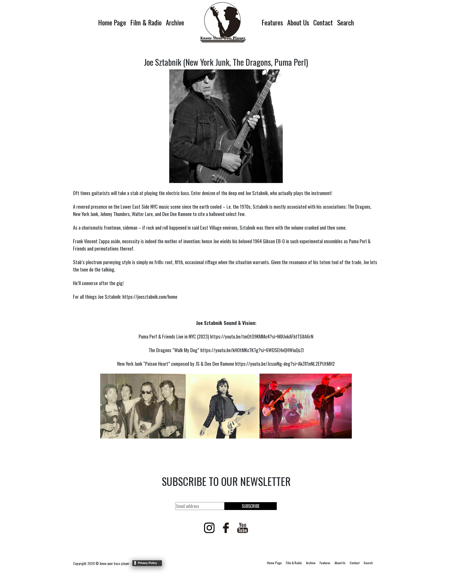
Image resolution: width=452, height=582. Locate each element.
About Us (298, 22)
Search (345, 22)
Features (272, 22)
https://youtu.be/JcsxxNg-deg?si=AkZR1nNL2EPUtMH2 (285, 363)
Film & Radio (146, 22)
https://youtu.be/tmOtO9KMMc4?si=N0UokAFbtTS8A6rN (261, 336)
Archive (175, 22)
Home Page (112, 22)
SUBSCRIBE (250, 506)
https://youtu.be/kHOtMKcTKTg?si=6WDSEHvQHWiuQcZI (252, 349)
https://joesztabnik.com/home (149, 296)
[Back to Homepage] (222, 22)
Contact (323, 22)
